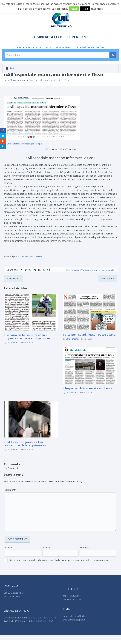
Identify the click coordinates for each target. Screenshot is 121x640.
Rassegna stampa (20, 80)
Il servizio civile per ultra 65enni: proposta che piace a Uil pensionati (28, 336)
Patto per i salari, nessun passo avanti (89, 334)
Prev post (14, 278)
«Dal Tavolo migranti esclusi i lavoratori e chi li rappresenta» (25, 443)
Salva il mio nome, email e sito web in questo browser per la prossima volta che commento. (58, 559)
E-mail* (46, 547)
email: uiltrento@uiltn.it (92, 47)
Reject (85, 8)
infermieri (96, 269)
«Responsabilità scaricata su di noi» (87, 388)
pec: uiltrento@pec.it (74, 619)
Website (84, 547)
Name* (8, 547)
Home (6, 80)
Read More (96, 8)
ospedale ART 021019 (30, 256)
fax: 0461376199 (72, 599)
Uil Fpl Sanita (108, 269)
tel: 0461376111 (70, 47)
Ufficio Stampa (13, 143)
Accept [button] (74, 8)
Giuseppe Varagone (81, 269)
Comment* (10, 489)
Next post (106, 278)
